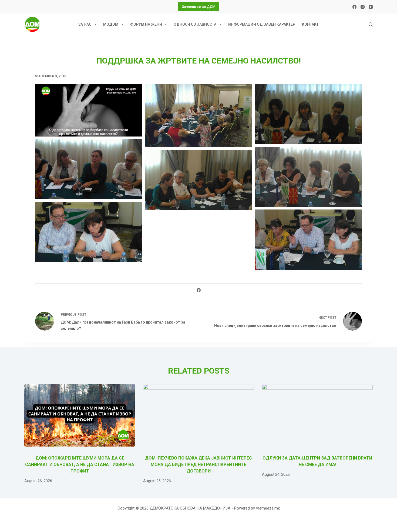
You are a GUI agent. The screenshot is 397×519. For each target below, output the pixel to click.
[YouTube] (371, 7)
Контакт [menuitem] (310, 24)
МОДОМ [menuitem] (110, 24)
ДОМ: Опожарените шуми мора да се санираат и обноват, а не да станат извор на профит (79, 464)
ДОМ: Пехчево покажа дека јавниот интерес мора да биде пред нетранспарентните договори (198, 464)
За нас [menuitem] (84, 24)
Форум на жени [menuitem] (146, 24)
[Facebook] (354, 7)
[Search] (371, 24)
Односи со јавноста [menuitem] (195, 24)
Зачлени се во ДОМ (198, 7)
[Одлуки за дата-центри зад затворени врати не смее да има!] (317, 415)
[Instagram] (363, 7)
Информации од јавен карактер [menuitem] (261, 24)
